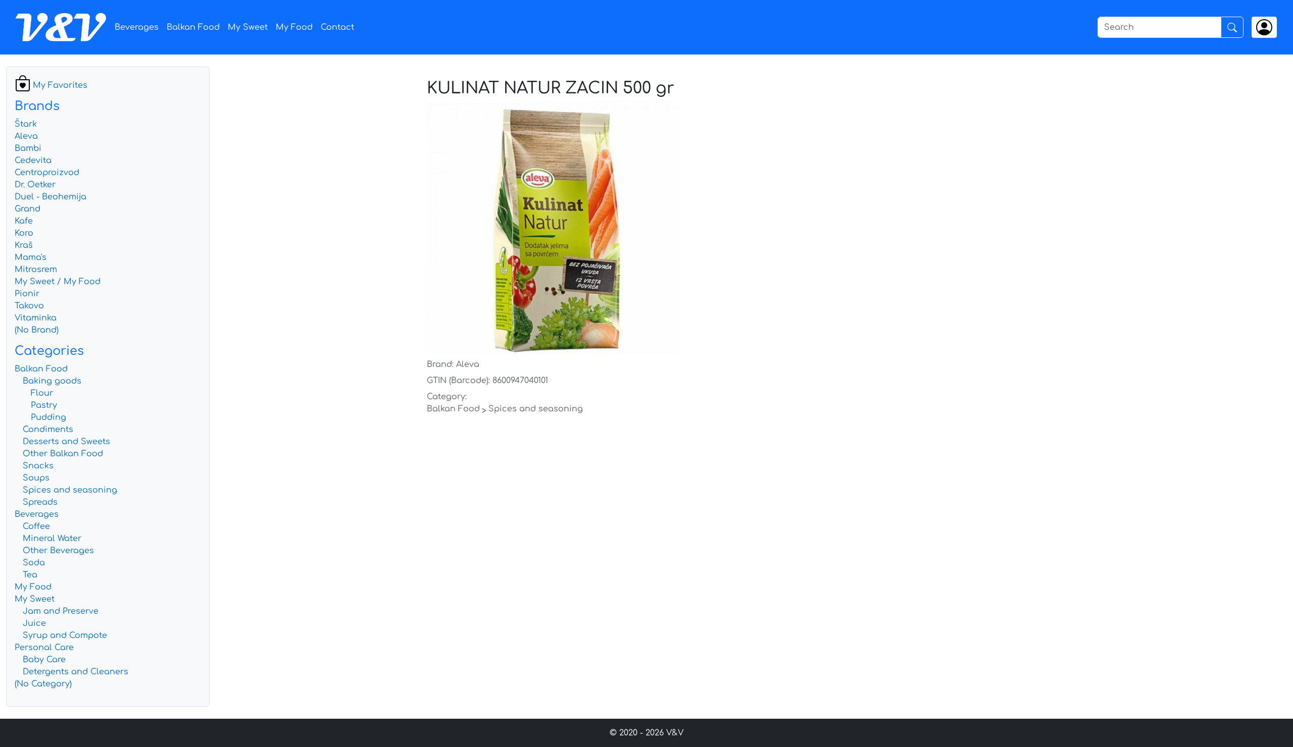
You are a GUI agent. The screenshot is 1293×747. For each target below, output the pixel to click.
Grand (27, 209)
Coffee (36, 526)
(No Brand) (37, 330)
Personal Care (44, 647)
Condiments (48, 429)
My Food (294, 27)
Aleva (26, 136)
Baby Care (44, 659)
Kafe (24, 221)
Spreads (40, 502)
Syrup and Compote (65, 635)
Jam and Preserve (60, 611)
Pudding (48, 417)
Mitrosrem (36, 269)
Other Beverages (58, 550)
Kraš (24, 245)
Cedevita (33, 160)
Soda (34, 562)
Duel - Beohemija (50, 196)
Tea (30, 574)
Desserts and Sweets (66, 441)
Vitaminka (36, 318)
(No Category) (43, 683)
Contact (337, 27)
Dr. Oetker (35, 184)
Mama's (30, 257)
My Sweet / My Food (58, 281)
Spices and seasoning (70, 490)
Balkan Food (193, 27)
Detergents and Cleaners (75, 671)
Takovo (29, 305)
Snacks (38, 465)
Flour (42, 393)
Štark (26, 124)
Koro (24, 233)
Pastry (44, 405)
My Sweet (248, 27)
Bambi (28, 148)
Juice (34, 623)
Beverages (137, 27)
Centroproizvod (47, 172)
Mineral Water (52, 538)
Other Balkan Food (63, 453)
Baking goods (52, 381)
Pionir (27, 293)
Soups (36, 478)
